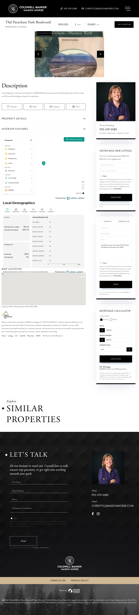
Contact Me (120, 133)
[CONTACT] (124, 24)
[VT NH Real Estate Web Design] (69, 591)
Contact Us (108, 221)
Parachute (30, 336)
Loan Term (104, 316)
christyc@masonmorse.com (102, 8)
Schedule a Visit (123, 221)
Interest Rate (105, 345)
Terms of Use (58, 580)
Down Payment (106, 335)
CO (16, 336)
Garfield (22, 336)
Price (102, 326)
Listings (10, 336)
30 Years (105, 320)
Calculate (116, 359)
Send (115, 284)
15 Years (114, 320)
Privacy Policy (117, 189)
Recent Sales (112, 133)
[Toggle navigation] (127, 8)
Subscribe (116, 197)
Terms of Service (103, 294)
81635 (38, 336)
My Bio (127, 133)
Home (4, 336)
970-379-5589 (70, 8)
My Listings (103, 133)
